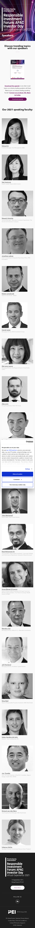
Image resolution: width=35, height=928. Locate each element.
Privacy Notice (24, 918)
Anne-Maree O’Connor (9, 589)
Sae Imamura (6, 182)
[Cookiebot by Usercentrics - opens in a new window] (26, 442)
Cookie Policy (11, 920)
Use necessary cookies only (17, 484)
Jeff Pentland (6, 665)
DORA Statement (17, 925)
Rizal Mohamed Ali (8, 551)
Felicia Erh (5, 146)
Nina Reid (5, 701)
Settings (27, 469)
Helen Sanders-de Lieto (10, 737)
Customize (17, 479)
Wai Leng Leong (7, 366)
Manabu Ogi (6, 628)
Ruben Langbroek (8, 294)
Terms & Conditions (21, 920)
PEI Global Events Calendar (13, 918)
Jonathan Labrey (7, 256)
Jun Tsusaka (6, 773)
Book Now (17, 888)
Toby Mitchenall (7, 515)
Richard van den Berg (9, 811)
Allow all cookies (17, 474)
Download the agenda (12, 86)
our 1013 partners (12, 450)
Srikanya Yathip (7, 847)
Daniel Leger (6, 330)
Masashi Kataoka (7, 218)
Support (22, 923)
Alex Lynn (5, 404)
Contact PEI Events (14, 923)
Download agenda (17, 99)
